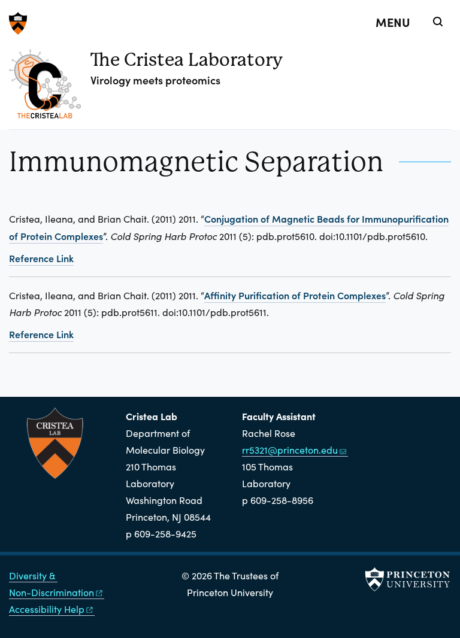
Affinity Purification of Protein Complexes (295, 295)
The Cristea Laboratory (186, 59)
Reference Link (41, 258)
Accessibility (46, 609)
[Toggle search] (437, 21)
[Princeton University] (230, 23)
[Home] (49, 88)
